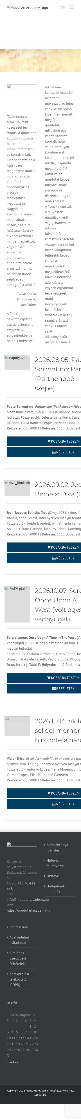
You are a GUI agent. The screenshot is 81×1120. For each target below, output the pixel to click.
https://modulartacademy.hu (28, 910)
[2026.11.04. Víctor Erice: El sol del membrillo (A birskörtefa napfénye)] (17, 726)
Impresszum (18, 927)
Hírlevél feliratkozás (55, 863)
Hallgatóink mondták (56, 889)
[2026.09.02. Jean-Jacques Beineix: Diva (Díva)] (17, 487)
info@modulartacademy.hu (28, 899)
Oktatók (53, 876)
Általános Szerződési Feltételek (17, 958)
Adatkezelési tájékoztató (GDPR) (19, 979)
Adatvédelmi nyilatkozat (19, 940)
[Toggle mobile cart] (63, 7)
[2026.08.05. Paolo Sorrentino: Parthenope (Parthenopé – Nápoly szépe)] (17, 362)
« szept (12, 1061)
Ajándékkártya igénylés (57, 847)
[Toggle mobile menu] (72, 7)
